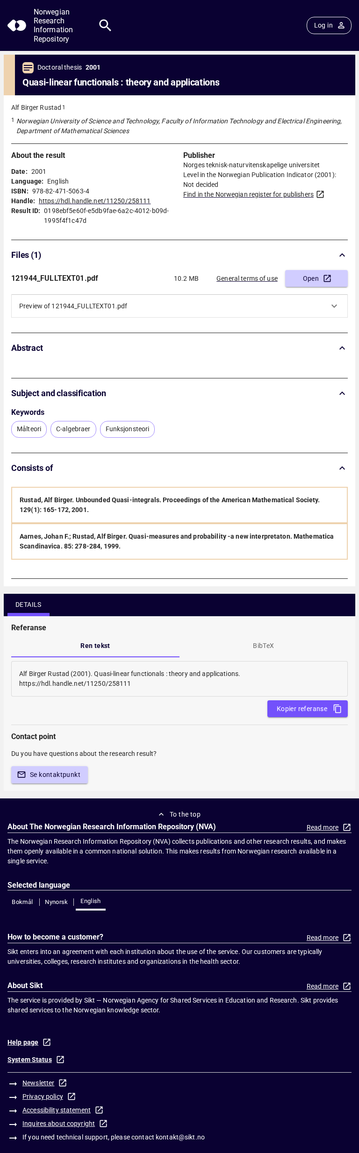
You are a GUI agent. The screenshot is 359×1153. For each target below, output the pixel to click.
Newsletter (38, 1083)
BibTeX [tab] (263, 645)
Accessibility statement (56, 1110)
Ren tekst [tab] (95, 645)
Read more (322, 827)
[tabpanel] (179, 679)
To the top (185, 814)
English (90, 900)
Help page (22, 1042)
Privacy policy (42, 1096)
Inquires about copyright (58, 1123)
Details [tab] (28, 604)
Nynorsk (56, 901)
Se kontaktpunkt (55, 774)
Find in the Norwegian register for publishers (248, 194)
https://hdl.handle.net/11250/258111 (95, 201)
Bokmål (22, 901)
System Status (29, 1059)
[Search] (105, 25)
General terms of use (247, 278)
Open (311, 278)
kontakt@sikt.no (180, 1137)
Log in (323, 25)
